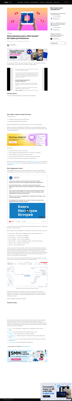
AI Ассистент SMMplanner (13, 338)
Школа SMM (20, 2)
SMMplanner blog (7, 399)
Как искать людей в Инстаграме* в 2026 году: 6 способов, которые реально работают (58, 24)
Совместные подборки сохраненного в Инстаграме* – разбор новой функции (57, 35)
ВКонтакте (28, 346)
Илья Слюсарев (12, 44)
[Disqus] (27, 381)
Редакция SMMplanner (57, 16)
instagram (9, 33)
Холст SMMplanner (12, 335)
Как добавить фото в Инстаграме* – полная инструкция (58, 14)
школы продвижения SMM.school (13, 163)
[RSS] (67, 2)
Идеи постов (57, 2)
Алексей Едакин (56, 18)
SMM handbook (49, 2)
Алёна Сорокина (56, 38)
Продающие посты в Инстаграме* (34, 161)
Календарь (26, 2)
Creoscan (10, 328)
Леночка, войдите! (12, 342)
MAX (24, 346)
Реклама (42, 2)
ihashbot (9, 331)
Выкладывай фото (35, 2)
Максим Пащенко (56, 29)
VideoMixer (10, 333)
